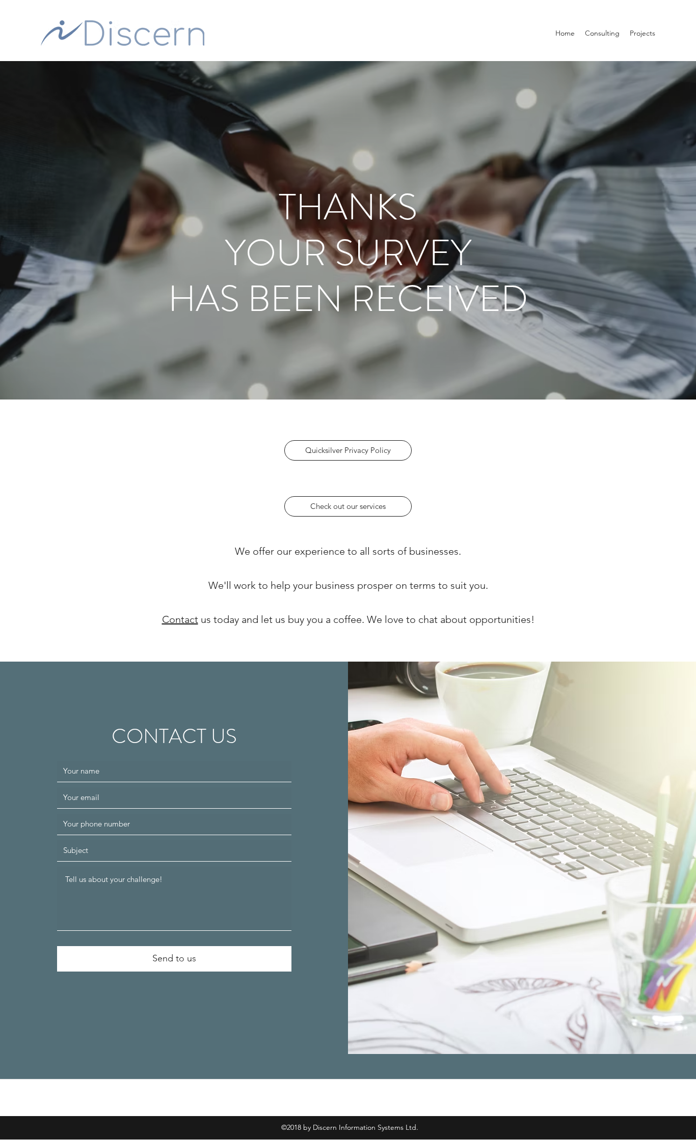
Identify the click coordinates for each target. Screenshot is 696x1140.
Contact (180, 619)
